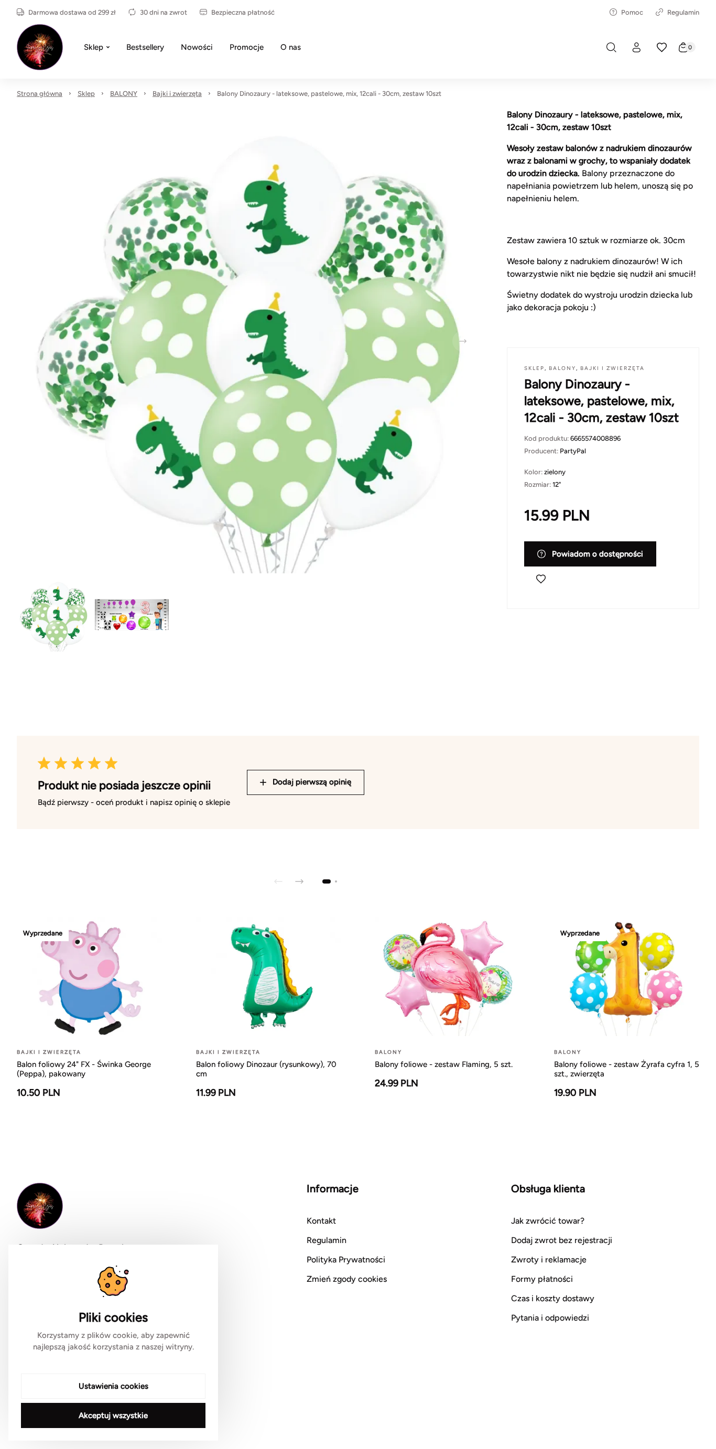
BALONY (123, 93)
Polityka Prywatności (346, 1260)
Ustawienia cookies (113, 1386)
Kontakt (321, 1221)
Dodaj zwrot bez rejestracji (561, 1240)
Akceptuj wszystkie (113, 1415)
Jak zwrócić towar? (547, 1221)
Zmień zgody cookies (347, 1279)
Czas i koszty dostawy (552, 1298)
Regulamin (683, 12)
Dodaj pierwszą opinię (312, 782)
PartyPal (573, 451)
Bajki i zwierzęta (177, 93)
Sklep (86, 93)
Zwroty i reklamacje (549, 1260)
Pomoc (632, 12)
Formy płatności (542, 1279)
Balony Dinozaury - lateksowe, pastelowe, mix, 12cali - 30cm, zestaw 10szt (329, 93)
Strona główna (39, 93)
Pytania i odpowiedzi (550, 1318)
